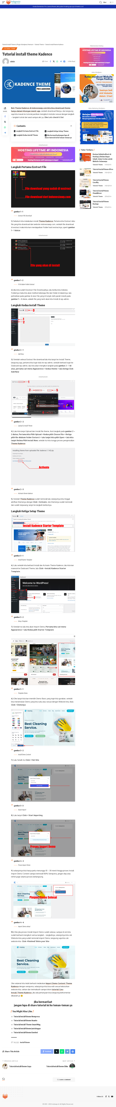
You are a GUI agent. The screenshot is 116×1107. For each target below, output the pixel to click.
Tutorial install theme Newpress (27, 1016)
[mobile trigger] (4, 2)
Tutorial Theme (9, 48)
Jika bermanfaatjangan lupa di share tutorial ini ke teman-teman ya (58, 136)
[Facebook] (106, 1096)
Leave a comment (65, 1079)
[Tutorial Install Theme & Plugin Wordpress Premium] (13, 2)
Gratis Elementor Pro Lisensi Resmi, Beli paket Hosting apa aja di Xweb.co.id (58, 6)
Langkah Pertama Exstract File (27, 131)
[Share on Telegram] (60, 61)
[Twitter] (108, 1096)
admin (12, 61)
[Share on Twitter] (53, 61)
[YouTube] (112, 1096)
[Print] (64, 61)
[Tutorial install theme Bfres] (85, 172)
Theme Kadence (46, 221)
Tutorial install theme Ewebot (26, 1032)
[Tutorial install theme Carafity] (85, 183)
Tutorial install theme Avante (25, 1020)
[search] (100, 2)
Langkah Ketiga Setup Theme (58, 131)
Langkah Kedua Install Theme (27, 135)
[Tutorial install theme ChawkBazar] (85, 194)
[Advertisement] (58, 25)
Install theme (25, 1042)
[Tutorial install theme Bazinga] (85, 204)
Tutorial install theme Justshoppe (27, 1028)
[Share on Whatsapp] (57, 61)
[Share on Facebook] (50, 61)
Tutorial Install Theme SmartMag (27, 1024)
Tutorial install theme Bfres (103, 169)
